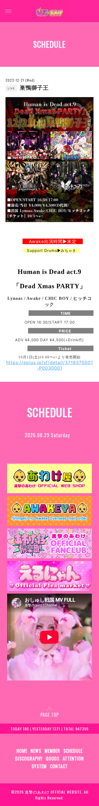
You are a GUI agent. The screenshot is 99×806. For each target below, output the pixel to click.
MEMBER (52, 751)
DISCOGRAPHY (29, 758)
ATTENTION (73, 758)
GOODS (52, 758)
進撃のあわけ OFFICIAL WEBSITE (53, 792)
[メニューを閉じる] (49, 403)
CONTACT (59, 766)
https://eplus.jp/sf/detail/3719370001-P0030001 (49, 365)
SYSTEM (39, 766)
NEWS (36, 751)
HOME (21, 751)
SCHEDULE (73, 751)
